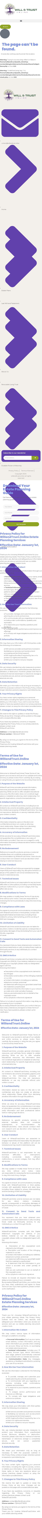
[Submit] (35, 458)
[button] (21, 20)
